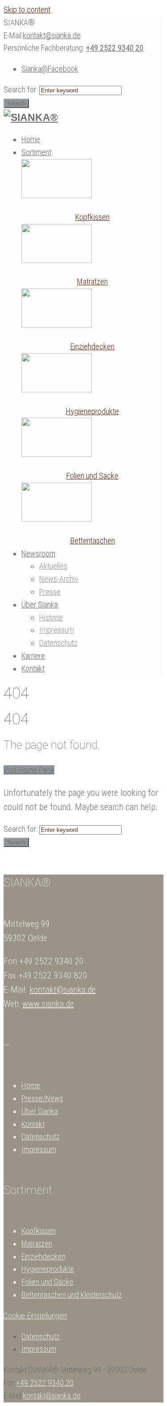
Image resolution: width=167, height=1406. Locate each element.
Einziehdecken (92, 346)
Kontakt (33, 1124)
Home (30, 1085)
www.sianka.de (48, 1004)
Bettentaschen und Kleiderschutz (71, 1294)
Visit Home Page (29, 770)
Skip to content (27, 9)
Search (16, 103)
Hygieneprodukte (92, 411)
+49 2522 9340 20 (114, 47)
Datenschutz (40, 1136)
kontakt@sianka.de (52, 35)
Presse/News (42, 1098)
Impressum (38, 1149)
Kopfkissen (92, 217)
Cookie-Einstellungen (35, 1315)
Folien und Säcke (92, 475)
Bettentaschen (92, 540)
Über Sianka (39, 1111)
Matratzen (92, 281)
